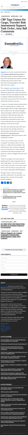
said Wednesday (14, 88)
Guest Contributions (6, 328)
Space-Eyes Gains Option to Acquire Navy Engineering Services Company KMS (12, 369)
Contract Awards (5, 231)
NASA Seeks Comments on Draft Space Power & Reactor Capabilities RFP (14, 353)
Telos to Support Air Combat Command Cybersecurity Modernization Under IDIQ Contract (11, 235)
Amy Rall (14, 117)
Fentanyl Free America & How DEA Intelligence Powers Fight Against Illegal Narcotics (14, 417)
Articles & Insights (5, 326)
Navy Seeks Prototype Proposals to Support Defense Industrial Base (13, 421)
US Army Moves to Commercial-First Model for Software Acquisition (14, 395)
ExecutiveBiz (4, 286)
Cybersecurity (15, 231)
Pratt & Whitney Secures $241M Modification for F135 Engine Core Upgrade (13, 340)
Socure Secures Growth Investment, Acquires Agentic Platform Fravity (13, 361)
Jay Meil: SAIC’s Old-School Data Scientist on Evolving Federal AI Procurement (13, 225)
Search (24, 250)
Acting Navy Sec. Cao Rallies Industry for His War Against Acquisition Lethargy (13, 357)
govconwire (6, 336)
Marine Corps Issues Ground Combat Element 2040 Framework (14, 405)
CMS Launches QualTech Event (9, 391)
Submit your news (5, 329)
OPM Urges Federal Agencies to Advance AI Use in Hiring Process (13, 409)
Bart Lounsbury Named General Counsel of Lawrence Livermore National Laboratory (13, 413)
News (15, 221)
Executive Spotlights (6, 221)
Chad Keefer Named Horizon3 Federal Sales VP (14, 344)
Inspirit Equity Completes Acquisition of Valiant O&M (14, 365)
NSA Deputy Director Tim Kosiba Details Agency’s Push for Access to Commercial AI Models (13, 400)
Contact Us (3, 331)
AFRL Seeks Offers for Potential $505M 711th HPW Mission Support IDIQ (13, 378)
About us (3, 325)
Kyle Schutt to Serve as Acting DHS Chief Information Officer (12, 388)
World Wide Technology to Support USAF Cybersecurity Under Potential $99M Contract (14, 373)
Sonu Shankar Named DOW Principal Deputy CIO (13, 425)
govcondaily (7, 384)
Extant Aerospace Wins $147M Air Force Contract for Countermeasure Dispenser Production (12, 348)
